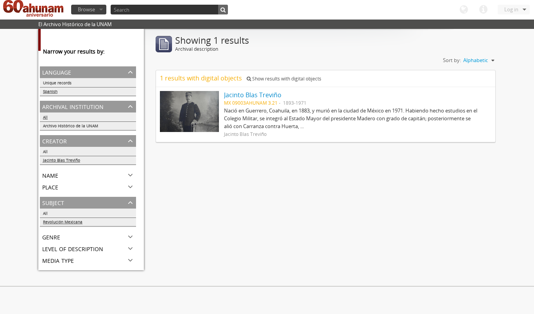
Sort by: (452, 60)
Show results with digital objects (286, 78)
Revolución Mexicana (62, 222)
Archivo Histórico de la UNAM (70, 125)
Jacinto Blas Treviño (61, 160)
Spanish (50, 91)
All (45, 117)
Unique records (57, 83)
